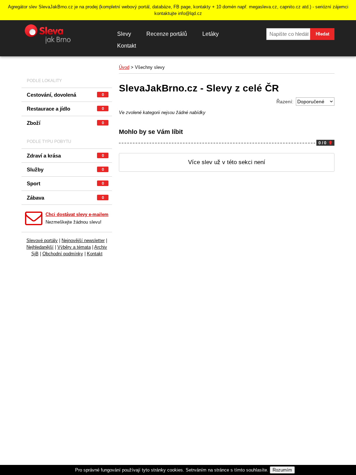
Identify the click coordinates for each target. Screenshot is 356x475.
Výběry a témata (74, 247)
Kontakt (126, 46)
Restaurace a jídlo (65, 109)
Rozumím (282, 470)
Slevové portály (42, 240)
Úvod (124, 67)
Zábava (65, 198)
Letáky (210, 34)
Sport (65, 183)
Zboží (65, 123)
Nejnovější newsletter (83, 240)
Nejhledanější (40, 247)
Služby (65, 169)
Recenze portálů (166, 34)
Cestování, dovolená (65, 95)
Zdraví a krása (65, 156)
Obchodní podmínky (62, 253)
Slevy (124, 34)
